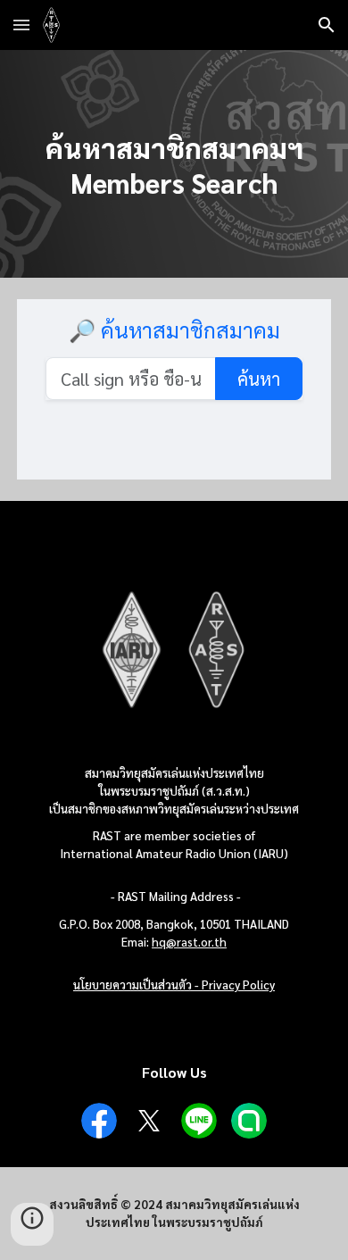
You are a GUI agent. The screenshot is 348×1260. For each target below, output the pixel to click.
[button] (21, 24)
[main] (174, 163)
